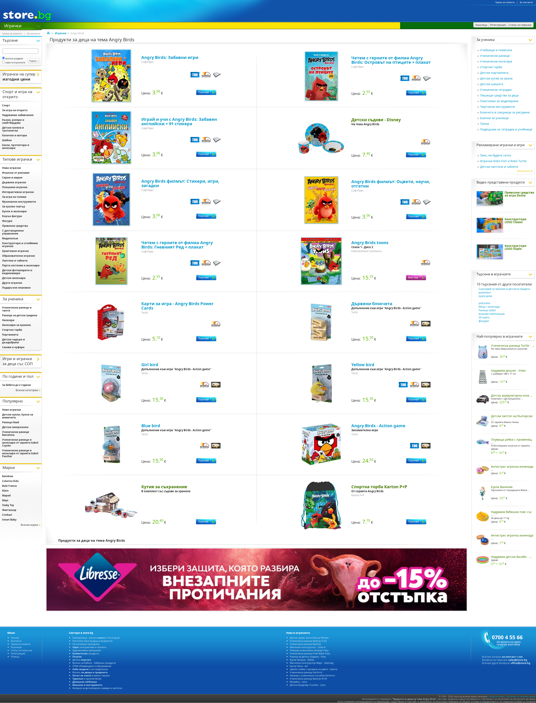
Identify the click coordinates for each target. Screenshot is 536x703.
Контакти (16, 640)
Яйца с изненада (489, 307)
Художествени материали (86, 650)
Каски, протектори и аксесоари (15, 146)
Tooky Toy (8, 505)
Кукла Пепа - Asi (299, 666)
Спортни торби (491, 67)
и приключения (86, 678)
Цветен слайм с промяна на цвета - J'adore (313, 669)
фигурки (484, 321)
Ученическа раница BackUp (305, 644)
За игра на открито (14, 110)
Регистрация (18, 653)
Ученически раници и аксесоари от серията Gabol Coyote (20, 442)
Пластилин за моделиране (499, 101)
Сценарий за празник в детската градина (504, 289)
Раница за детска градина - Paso (308, 656)
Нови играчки (11, 168)
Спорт (6, 105)
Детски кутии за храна (496, 78)
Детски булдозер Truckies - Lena (307, 684)
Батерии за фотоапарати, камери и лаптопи (97, 688)
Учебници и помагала (496, 50)
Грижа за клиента (505, 2)
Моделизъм (10, 238)
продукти (85, 653)
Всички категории (27, 390)
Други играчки (12, 283)
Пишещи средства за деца (499, 95)
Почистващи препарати (85, 644)
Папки (484, 124)
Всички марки (29, 525)
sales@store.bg (517, 660)
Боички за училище (494, 118)
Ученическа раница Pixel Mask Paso (310, 653)
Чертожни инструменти (497, 107)
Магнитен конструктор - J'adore (307, 647)
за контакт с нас (512, 657)
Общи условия (496, 696)
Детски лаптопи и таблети (499, 167)
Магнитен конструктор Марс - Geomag (312, 662)
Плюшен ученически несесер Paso (309, 650)
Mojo (5, 500)
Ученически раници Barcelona (15, 433)
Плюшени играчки (14, 187)
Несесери (8, 320)
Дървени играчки (14, 182)
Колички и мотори (14, 135)
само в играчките (15, 62)
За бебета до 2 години (16, 385)
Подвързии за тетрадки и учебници (506, 129)
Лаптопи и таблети (15, 260)
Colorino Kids (10, 481)
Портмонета (10, 334)
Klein (5, 490)
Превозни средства (15, 226)
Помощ (15, 656)
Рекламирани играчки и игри (500, 145)
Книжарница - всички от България (96, 637)
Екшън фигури (12, 216)
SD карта (484, 317)
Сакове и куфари (13, 347)
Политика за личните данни (520, 696)
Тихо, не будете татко (495, 155)
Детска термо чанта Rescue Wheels (309, 637)
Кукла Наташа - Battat (302, 659)
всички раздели (14, 58)
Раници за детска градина (19, 315)
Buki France (9, 486)
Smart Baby (9, 519)
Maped (6, 495)
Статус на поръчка (21, 650)
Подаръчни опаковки (16, 287)
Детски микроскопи (15, 427)
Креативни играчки (15, 251)
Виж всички (523, 170)
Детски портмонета (494, 73)
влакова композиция (492, 314)
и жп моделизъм (90, 669)
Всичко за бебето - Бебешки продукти (94, 662)
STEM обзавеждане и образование (91, 666)
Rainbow (7, 476)
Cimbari (7, 515)
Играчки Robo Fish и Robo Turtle (503, 161)
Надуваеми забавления (18, 115)
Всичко (90, 672)
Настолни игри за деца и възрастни (92, 640)
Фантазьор (9, 510)
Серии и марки (12, 177)
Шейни (7, 140)
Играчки (13, 25)
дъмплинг (485, 292)
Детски (81, 659)
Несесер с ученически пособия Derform (312, 675)
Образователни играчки (18, 256)
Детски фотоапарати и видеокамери (17, 271)
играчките (502, 274)
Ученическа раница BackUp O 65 (308, 640)
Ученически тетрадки (496, 90)
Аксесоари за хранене (16, 325)
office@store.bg (520, 663)
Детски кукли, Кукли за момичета (17, 416)
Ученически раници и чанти (17, 309)
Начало (15, 637)
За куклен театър (13, 206)
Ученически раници (495, 56)
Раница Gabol (487, 310)
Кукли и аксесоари (14, 211)
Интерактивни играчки (18, 192)
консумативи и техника (89, 647)
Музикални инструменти (19, 201)
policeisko (484, 303)
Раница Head (10, 422)
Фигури (7, 221)
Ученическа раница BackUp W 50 (308, 678)
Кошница (16, 647)
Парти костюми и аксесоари (21, 265)
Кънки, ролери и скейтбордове (13, 121)
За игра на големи (14, 197)
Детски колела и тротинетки (13, 129)
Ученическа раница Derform (306, 672)
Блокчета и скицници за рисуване (505, 112)
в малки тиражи (91, 675)
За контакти (526, 2)
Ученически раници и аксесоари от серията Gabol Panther (20, 453)
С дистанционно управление (13, 232)
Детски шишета (491, 84)
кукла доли (485, 296)
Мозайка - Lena (298, 681)
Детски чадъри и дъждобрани (13, 341)
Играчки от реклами (16, 172)
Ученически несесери (496, 61)
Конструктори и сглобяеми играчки (20, 244)
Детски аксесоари (14, 278)
